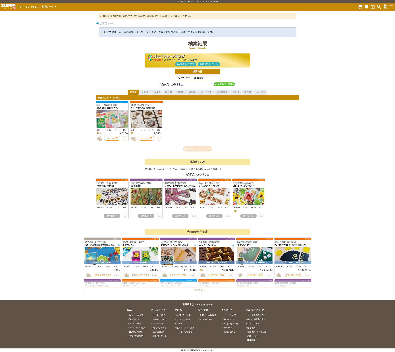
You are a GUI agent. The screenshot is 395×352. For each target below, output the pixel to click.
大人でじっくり (160, 328)
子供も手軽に (159, 315)
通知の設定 (229, 319)
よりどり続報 (230, 315)
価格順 (157, 92)
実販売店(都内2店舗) (257, 332)
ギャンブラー (244, 245)
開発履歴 (251, 340)
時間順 (192, 92)
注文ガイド (134, 319)
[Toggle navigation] (391, 7)
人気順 (145, 92)
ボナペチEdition (183, 319)
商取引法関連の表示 (256, 319)
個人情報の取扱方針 (256, 315)
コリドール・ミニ (207, 245)
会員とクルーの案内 (185, 328)
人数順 (236, 92)
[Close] (292, 32)
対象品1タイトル (209, 64)
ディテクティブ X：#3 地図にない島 (174, 245)
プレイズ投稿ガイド (185, 332)
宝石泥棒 (136, 186)
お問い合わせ (253, 336)
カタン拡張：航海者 (95, 245)
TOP (20, 6)
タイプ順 (260, 92)
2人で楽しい (158, 332)
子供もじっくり (160, 319)
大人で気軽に (159, 323)
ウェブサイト (253, 323)
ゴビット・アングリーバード (243, 186)
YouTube (228, 328)
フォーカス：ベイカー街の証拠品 (143, 108)
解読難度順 (221, 92)
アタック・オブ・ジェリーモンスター (178, 186)
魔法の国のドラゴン (107, 108)
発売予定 (99, 275)
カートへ (111, 138)
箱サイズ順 (205, 92)
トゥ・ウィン (129, 245)
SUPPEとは (32, 6)
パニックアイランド (209, 186)
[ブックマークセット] (366, 7)
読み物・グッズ (160, 336)
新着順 (133, 92)
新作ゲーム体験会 (208, 315)
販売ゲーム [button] (48, 6)
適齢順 (180, 92)
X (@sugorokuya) (232, 323)
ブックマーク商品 (137, 328)
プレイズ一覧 (135, 323)
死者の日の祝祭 (105, 186)
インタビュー (206, 319)
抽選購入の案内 (185, 64)
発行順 (247, 92)
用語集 (179, 323)
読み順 (168, 92)
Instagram (228, 332)
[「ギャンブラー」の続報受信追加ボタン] (240, 275)
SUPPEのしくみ (183, 315)
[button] (224, 84)
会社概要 (251, 328)
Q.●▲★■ (281, 245)
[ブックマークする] (125, 138)
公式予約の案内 (136, 336)
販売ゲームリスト (137, 315)
